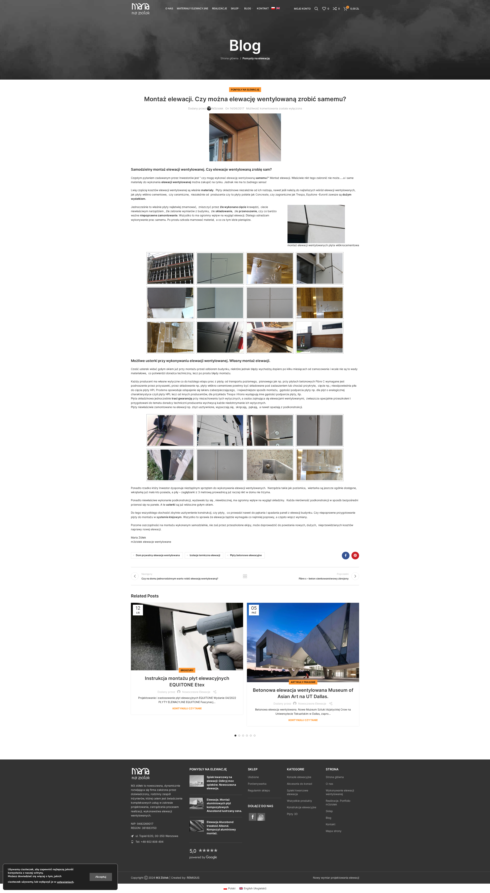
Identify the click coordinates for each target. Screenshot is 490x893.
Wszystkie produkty (299, 800)
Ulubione (253, 777)
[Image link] (140, 773)
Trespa (300, 194)
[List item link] (157, 842)
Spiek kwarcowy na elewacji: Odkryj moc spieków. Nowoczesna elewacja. (221, 783)
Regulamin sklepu (259, 790)
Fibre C (320, 381)
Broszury (187, 670)
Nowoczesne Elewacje (196, 691)
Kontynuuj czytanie (187, 708)
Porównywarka (257, 783)
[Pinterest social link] (355, 555)
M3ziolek (217, 108)
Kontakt (330, 824)
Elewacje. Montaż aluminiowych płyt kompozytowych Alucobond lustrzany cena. (224, 805)
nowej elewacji (152, 529)
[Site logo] (140, 8)
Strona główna (229, 58)
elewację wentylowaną (241, 177)
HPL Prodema (158, 390)
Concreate (262, 194)
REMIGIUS (193, 877)
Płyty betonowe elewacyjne (246, 555)
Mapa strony (333, 831)
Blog (328, 817)
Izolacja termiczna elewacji (205, 555)
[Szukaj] (316, 8)
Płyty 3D (292, 814)
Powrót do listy (245, 576)
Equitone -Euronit (317, 194)
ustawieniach (65, 882)
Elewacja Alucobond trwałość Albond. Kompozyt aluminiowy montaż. (221, 827)
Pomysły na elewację (256, 58)
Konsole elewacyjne (299, 777)
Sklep (329, 811)
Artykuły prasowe (303, 682)
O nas (329, 783)
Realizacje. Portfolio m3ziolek (338, 802)
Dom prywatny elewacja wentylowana (158, 555)
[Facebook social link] (346, 555)
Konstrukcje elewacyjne (301, 807)
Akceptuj (100, 877)
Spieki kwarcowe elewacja (297, 792)
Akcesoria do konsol (299, 783)
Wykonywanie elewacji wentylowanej (340, 792)
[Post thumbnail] (196, 783)
